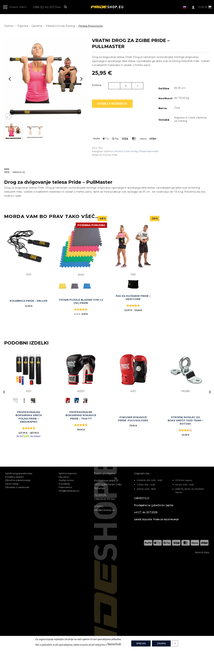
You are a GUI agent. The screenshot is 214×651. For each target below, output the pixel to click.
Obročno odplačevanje (18, 480)
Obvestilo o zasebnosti (17, 487)
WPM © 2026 (202, 552)
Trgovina (22, 25)
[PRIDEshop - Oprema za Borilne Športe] (107, 7)
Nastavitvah (114, 643)
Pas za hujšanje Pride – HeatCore (133, 297)
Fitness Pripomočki (90, 25)
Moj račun (64, 476)
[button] (16, 7)
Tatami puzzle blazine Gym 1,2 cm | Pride (81, 301)
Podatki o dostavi (14, 476)
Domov (9, 25)
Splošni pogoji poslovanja (18, 473)
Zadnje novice (66, 480)
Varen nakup (12, 483)
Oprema (37, 25)
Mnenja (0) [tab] (19, 172)
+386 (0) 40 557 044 (47, 7)
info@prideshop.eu (69, 490)
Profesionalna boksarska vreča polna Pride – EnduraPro (29, 416)
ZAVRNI (161, 643)
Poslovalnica (65, 487)
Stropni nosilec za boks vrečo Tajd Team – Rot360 (185, 420)
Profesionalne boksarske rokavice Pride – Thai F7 (81, 415)
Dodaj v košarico (112, 103)
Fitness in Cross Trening (60, 25)
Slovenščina (185, 7)
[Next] (81, 79)
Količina (96, 85)
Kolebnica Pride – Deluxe (28, 300)
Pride (115, 155)
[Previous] (10, 79)
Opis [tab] (6, 172)
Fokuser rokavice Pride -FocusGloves (133, 419)
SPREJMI (141, 643)
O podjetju (64, 483)
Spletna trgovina (68, 473)
